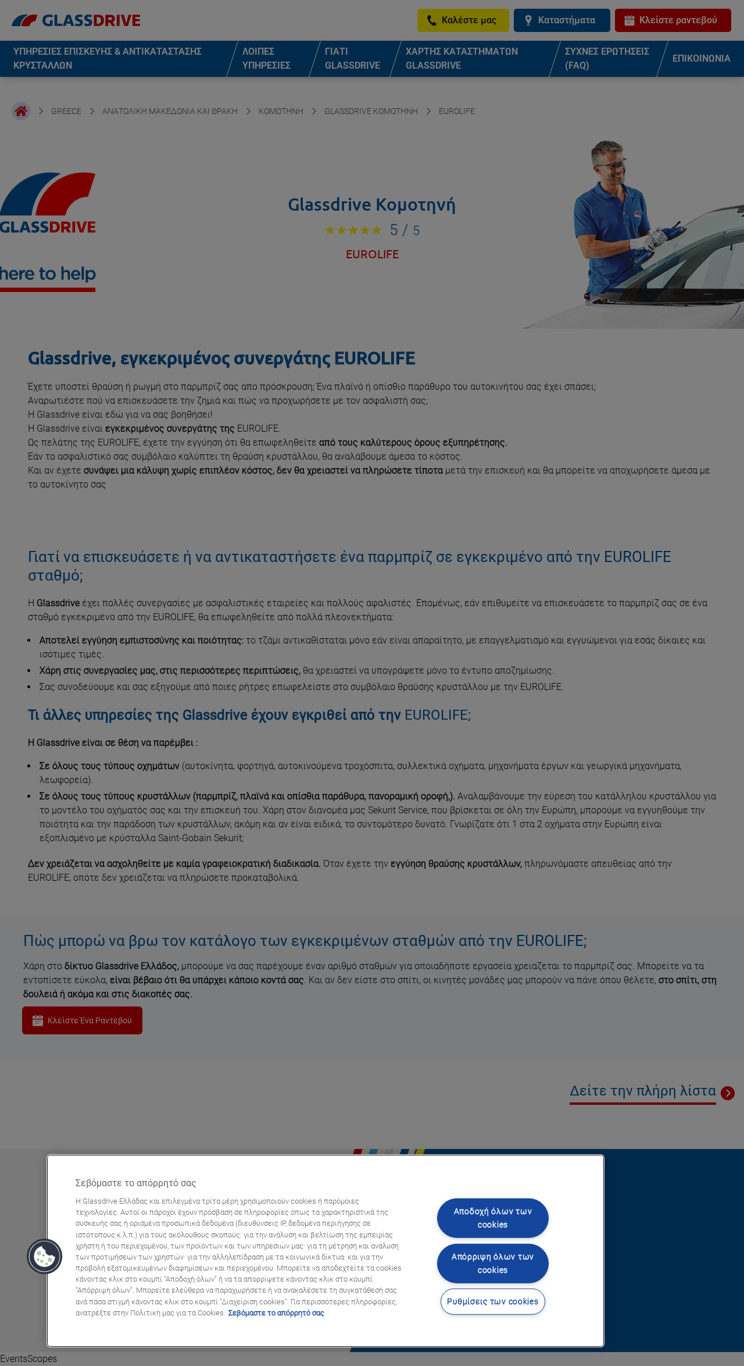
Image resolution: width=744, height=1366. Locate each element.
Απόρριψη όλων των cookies (493, 1263)
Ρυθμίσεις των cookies (492, 1302)
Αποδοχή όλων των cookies (493, 1218)
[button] (44, 1256)
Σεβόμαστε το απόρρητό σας (276, 1312)
